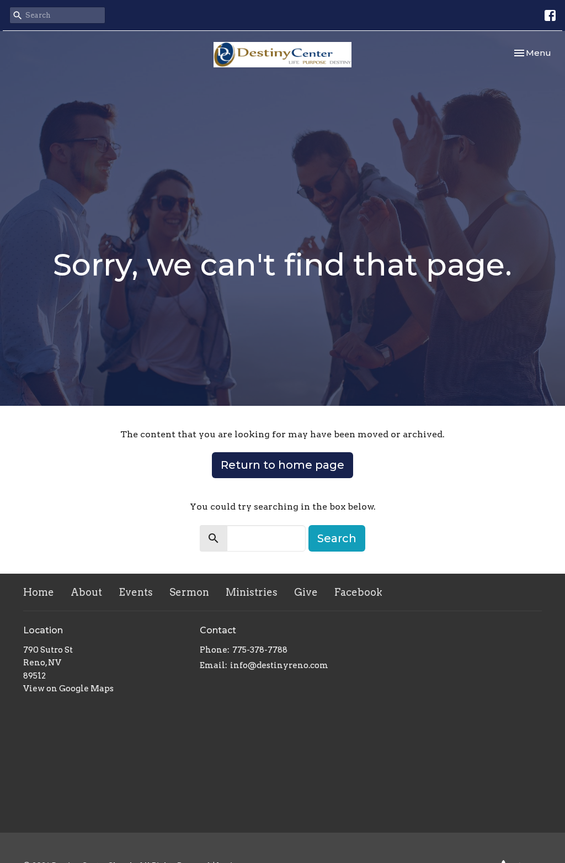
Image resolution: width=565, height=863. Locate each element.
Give (306, 592)
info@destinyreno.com (279, 665)
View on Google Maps (68, 688)
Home (38, 592)
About (86, 592)
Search (336, 538)
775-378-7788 (259, 650)
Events (136, 592)
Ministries (252, 592)
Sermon (189, 592)
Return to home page (282, 465)
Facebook (358, 592)
